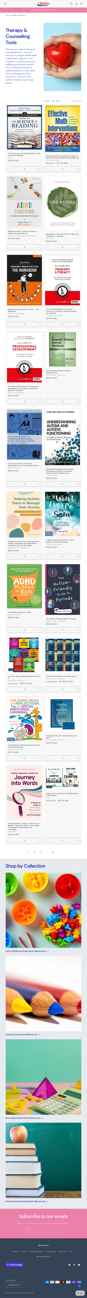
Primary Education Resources (21, 1034)
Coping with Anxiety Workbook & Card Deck (61, 737)
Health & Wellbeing (19, 15)
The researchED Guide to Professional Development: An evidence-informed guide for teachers (23, 388)
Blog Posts (62, 1251)
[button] (4, 3)
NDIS (71, 1251)
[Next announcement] (82, 10)
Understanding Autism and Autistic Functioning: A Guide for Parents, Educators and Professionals (60, 471)
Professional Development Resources (25, 1201)
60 (53, 852)
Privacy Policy (51, 1251)
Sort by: (47, 101)
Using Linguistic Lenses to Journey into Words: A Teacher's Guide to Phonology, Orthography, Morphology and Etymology (24, 826)
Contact (24, 1251)
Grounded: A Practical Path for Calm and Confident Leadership (62, 235)
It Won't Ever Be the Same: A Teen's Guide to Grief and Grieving (60, 541)
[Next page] (58, 852)
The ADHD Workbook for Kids (19, 612)
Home (8, 15)
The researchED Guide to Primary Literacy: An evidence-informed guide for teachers (61, 311)
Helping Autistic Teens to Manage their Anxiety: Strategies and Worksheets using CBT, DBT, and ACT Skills (23, 543)
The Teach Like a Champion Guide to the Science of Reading (24, 154)
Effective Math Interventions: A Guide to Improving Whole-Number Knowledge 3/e (62, 157)
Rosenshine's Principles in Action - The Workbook (23, 310)
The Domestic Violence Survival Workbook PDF (58, 372)
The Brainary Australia (27, 1293)
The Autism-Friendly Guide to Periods (61, 619)
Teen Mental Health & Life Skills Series (61, 676)
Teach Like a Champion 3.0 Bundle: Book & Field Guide (62, 794)
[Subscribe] (61, 1229)
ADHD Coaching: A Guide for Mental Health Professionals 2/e (22, 232)
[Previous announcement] (4, 10)
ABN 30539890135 (43, 1256)
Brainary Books (15, 1293)
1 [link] (28, 852)
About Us (16, 1251)
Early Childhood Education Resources (26, 951)
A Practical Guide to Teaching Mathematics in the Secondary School (23, 465)
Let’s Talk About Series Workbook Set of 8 (24, 677)
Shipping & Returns (37, 1251)
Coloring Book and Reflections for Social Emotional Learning (24, 746)
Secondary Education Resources (23, 1118)
